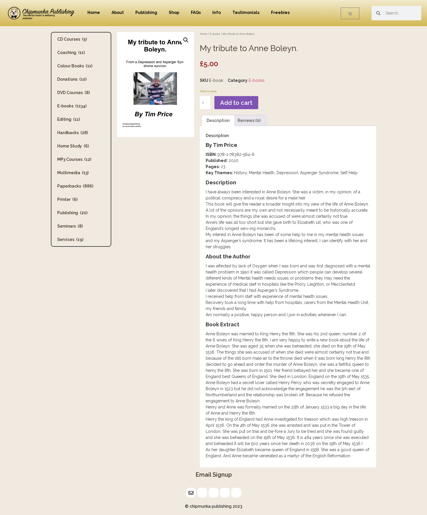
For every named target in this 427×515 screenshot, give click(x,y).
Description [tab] (218, 120)
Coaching (71, 52)
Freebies (280, 12)
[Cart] (350, 13)
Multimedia (73, 172)
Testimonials (245, 12)
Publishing (146, 12)
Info (216, 12)
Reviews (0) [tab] (249, 120)
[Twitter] (202, 493)
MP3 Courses (74, 159)
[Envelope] (191, 493)
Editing (68, 119)
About (118, 12)
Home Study (73, 146)
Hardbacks (72, 132)
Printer (67, 199)
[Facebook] (225, 493)
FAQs (196, 12)
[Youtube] (236, 493)
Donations (72, 79)
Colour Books (74, 66)
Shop (174, 12)
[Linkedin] (213, 493)
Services (70, 239)
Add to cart (236, 102)
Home (93, 12)
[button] (186, 40)
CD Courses (72, 39)
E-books (72, 106)
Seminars (70, 226)
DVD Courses (73, 92)
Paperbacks (75, 186)
